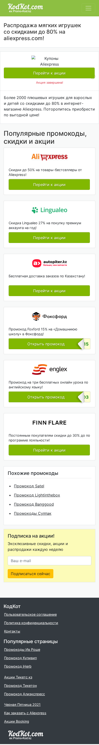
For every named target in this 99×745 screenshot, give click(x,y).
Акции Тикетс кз (18, 677)
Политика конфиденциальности (31, 623)
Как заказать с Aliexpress (25, 713)
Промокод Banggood (34, 504)
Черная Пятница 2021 (22, 704)
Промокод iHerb (17, 666)
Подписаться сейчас (30, 573)
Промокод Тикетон (20, 685)
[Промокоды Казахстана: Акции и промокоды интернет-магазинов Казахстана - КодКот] (26, 735)
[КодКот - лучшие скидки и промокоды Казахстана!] (25, 8)
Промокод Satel (29, 486)
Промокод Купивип (20, 658)
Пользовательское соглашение (30, 614)
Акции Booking (16, 721)
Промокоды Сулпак (32, 513)
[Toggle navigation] (88, 8)
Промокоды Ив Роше (22, 649)
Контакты (12, 631)
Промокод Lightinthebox (37, 495)
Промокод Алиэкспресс (24, 694)
